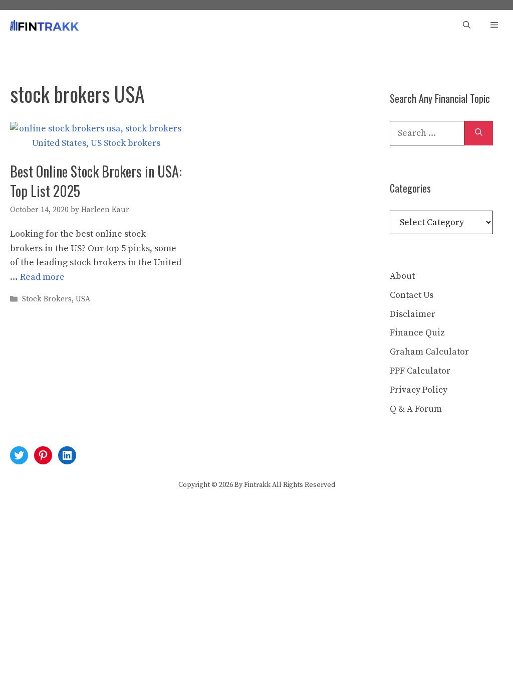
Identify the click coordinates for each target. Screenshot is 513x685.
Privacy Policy (418, 390)
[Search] (478, 133)
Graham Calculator (429, 352)
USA (83, 299)
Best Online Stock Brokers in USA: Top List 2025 (96, 181)
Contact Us (411, 295)
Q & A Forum (416, 409)
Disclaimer (412, 314)
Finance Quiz (417, 332)
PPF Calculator (420, 371)
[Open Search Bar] (466, 25)
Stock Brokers (47, 299)
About (402, 276)
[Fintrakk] (44, 25)
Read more (42, 277)
